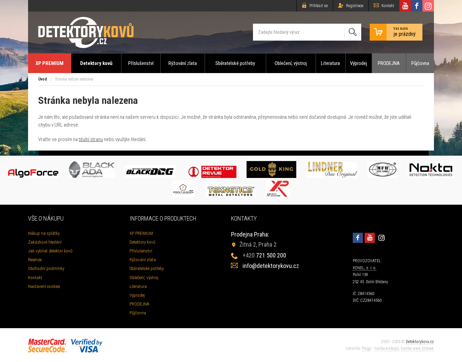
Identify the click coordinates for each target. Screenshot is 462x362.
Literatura (330, 63)
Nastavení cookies (44, 286)
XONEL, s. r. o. (364, 268)
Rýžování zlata (182, 63)
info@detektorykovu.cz (270, 265)
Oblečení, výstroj (291, 63)
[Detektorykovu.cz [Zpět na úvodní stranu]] (86, 32)
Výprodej (358, 63)
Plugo (366, 348)
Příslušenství (141, 63)
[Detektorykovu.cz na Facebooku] (416, 6)
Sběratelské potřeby (235, 63)
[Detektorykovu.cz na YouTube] (405, 6)
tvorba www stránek (417, 348)
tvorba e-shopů (386, 348)
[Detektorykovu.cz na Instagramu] (428, 6)
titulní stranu (91, 139)
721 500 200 (264, 255)
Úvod (42, 79)
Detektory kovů (96, 63)
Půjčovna (420, 63)
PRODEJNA (389, 63)
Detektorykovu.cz (420, 341)
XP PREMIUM (50, 63)
